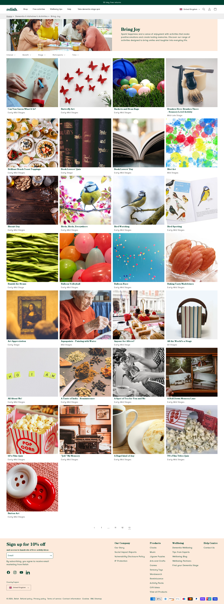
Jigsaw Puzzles (157, 556)
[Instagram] (15, 572)
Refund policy (26, 598)
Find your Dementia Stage (185, 565)
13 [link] (129, 527)
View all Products (158, 591)
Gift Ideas (155, 587)
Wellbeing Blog (179, 556)
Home (9, 16)
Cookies (85, 598)
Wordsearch (156, 574)
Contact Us (209, 547)
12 (122, 527)
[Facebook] (8, 572)
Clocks (153, 547)
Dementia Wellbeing (182, 547)
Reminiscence (156, 578)
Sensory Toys (156, 569)
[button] (204, 9)
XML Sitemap (96, 598)
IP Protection (121, 561)
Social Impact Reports (126, 552)
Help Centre (211, 543)
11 (115, 527)
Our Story (119, 547)
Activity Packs (157, 583)
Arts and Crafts (157, 561)
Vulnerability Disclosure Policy (130, 556)
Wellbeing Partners (181, 561)
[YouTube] (21, 572)
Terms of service (54, 598)
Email (10, 555)
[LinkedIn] (28, 572)
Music (153, 552)
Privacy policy (40, 598)
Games (153, 565)
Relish (16, 598)
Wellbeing (178, 543)
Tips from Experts (181, 552)
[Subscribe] (51, 555)
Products (155, 543)
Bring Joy (55, 16)
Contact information (72, 598)
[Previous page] (94, 528)
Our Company (122, 543)
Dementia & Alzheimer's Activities (31, 16)
